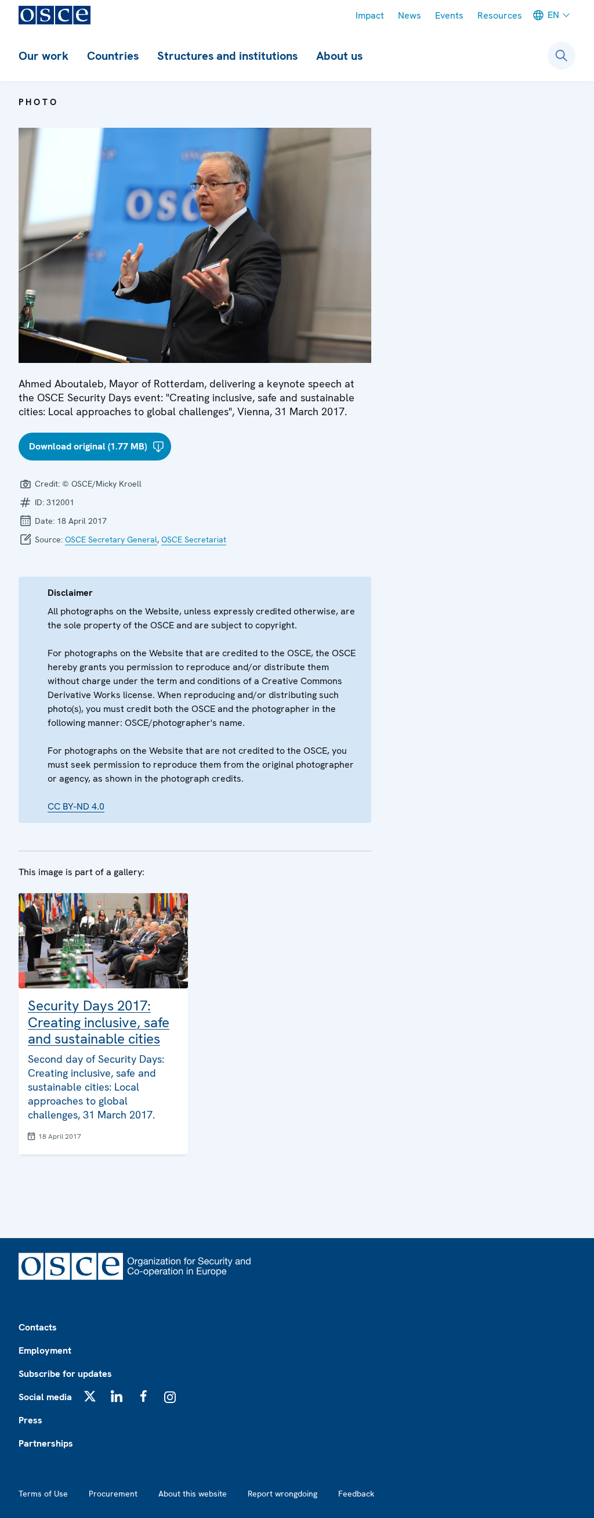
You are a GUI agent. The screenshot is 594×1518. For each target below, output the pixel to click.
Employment (45, 1350)
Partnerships (46, 1443)
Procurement (113, 1493)
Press (30, 1420)
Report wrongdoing (282, 1493)
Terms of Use (43, 1493)
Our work (43, 55)
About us (339, 55)
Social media (45, 1397)
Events (449, 15)
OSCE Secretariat (193, 539)
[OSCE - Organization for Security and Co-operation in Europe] (54, 15)
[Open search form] (561, 56)
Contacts (38, 1327)
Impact (370, 15)
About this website (192, 1493)
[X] (90, 1396)
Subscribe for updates (65, 1374)
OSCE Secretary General (111, 539)
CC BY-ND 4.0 (76, 806)
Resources (499, 15)
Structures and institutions (227, 55)
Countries (113, 55)
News (409, 15)
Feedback (356, 1493)
